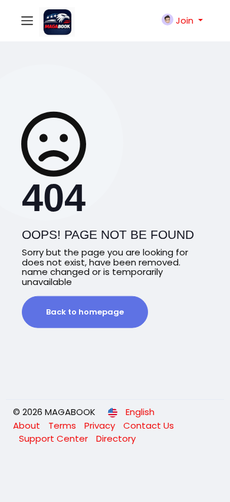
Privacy (100, 425)
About (27, 425)
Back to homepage (85, 312)
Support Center (54, 438)
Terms (63, 425)
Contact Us (148, 425)
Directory (116, 438)
